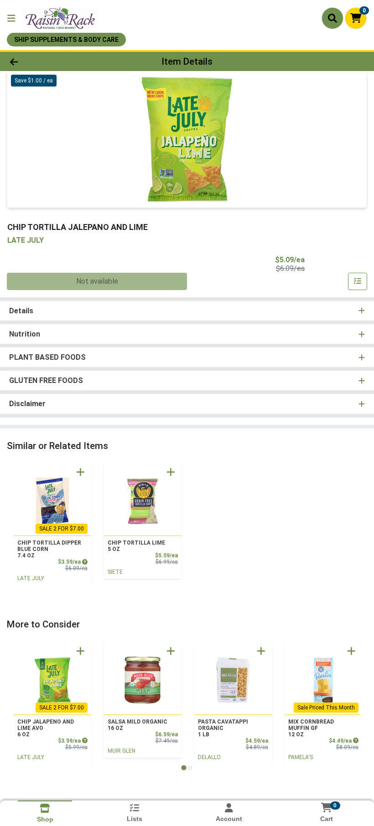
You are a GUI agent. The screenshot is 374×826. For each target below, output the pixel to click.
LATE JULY (30, 578)
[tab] (183, 767)
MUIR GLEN (121, 751)
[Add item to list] (357, 281)
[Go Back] (52, 61)
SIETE (115, 572)
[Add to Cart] (80, 472)
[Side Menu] (11, 18)
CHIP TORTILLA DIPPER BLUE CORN (49, 549)
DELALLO (209, 757)
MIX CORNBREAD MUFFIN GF (311, 728)
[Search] (332, 18)
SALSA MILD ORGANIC (137, 725)
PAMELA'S (300, 757)
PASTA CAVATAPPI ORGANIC (223, 728)
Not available (97, 281)
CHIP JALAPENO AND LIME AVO (45, 728)
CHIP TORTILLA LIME (136, 546)
